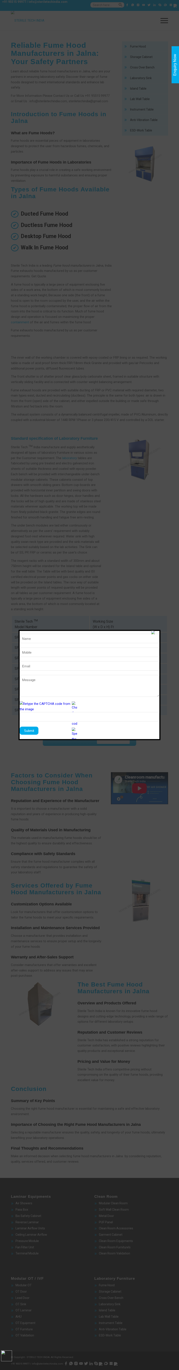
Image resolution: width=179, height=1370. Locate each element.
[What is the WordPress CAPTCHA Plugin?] (45, 706)
